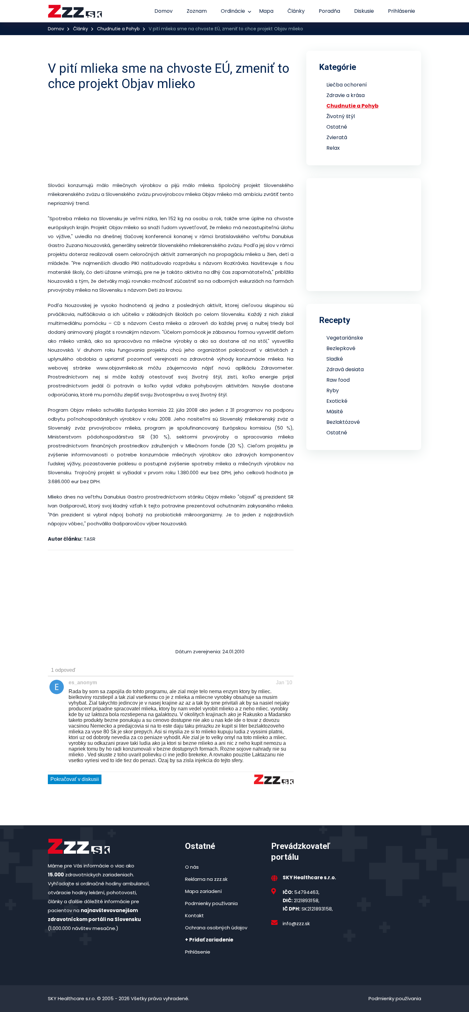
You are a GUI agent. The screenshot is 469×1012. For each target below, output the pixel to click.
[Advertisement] (202, 136)
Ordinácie (233, 11)
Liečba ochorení (346, 84)
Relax (333, 148)
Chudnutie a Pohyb (118, 29)
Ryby (332, 390)
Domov (163, 11)
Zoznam (197, 11)
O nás (192, 867)
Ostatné (336, 127)
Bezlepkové (340, 348)
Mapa (266, 11)
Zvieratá (336, 137)
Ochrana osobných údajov (216, 927)
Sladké (334, 359)
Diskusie (364, 11)
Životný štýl (340, 116)
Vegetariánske (344, 337)
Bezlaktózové (343, 422)
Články (296, 11)
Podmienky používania (211, 903)
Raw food (338, 380)
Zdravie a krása (345, 95)
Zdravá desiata (345, 369)
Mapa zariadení (203, 891)
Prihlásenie (401, 11)
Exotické (336, 401)
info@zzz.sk (296, 923)
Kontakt (194, 915)
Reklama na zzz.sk (206, 879)
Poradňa (329, 11)
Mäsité (334, 411)
